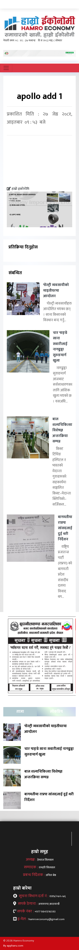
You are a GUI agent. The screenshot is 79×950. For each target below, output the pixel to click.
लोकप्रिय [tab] (56, 711)
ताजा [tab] (20, 711)
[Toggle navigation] (6, 68)
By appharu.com (13, 945)
